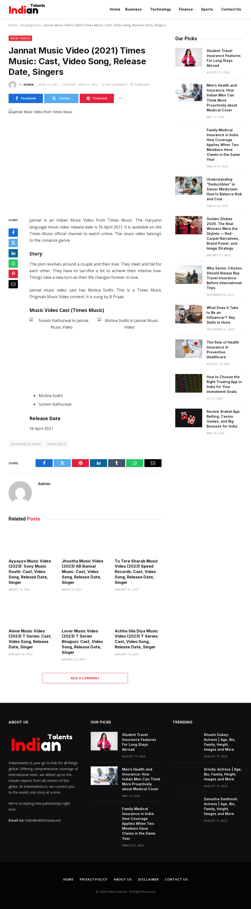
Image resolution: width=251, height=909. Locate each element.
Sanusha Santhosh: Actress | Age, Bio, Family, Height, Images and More (221, 806)
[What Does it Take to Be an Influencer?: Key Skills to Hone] (188, 314)
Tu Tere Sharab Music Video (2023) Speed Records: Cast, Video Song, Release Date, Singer (136, 572)
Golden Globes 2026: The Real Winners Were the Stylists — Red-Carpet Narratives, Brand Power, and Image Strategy (223, 233)
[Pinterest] (13, 274)
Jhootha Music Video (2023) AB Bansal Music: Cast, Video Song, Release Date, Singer (82, 572)
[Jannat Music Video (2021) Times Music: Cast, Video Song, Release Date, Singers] (85, 159)
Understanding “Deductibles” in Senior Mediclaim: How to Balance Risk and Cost (224, 189)
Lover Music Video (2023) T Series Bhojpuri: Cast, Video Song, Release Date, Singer (82, 641)
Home (115, 9)
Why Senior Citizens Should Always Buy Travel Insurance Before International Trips (224, 278)
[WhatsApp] (13, 263)
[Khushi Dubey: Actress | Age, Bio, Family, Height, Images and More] (186, 741)
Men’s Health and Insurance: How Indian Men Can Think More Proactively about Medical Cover (222, 97)
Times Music (56, 444)
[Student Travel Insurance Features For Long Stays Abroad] (188, 57)
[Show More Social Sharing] (120, 98)
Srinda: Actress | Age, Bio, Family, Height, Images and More (223, 774)
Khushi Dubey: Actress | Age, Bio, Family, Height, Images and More (220, 742)
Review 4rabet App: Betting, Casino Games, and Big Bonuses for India (223, 418)
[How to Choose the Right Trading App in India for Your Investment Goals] (188, 383)
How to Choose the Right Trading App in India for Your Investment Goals (224, 384)
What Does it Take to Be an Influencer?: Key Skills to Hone (222, 315)
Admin (29, 84)
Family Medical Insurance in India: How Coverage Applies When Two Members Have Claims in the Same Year (223, 144)
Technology (160, 9)
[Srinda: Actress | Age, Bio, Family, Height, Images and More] (186, 775)
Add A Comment (85, 678)
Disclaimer (148, 879)
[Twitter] (13, 243)
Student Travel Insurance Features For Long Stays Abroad (224, 58)
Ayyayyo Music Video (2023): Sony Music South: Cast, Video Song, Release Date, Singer (30, 572)
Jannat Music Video (26, 444)
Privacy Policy (94, 879)
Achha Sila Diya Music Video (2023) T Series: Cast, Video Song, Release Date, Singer (137, 638)
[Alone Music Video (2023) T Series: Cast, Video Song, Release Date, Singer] (32, 611)
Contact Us (231, 9)
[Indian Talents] (28, 9)
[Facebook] (13, 232)
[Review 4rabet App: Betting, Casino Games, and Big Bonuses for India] (188, 418)
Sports (207, 9)
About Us (123, 879)
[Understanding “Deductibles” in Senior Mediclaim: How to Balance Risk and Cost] (188, 185)
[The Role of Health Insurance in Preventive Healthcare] (188, 348)
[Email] (13, 284)
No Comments (116, 84)
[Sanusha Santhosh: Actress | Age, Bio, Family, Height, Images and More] (186, 805)
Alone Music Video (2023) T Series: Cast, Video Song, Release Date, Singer (30, 638)
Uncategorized (30, 25)
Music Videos (20, 38)
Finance (186, 9)
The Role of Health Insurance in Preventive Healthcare (223, 349)
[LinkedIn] (13, 253)
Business (133, 9)
